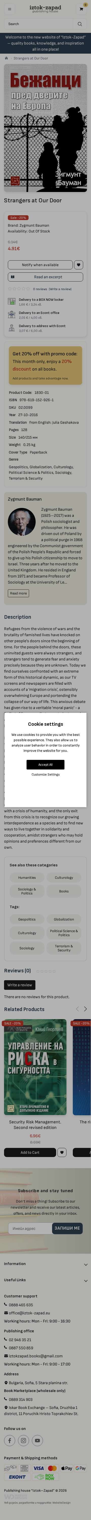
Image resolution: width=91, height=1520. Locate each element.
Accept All (45, 764)
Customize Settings (46, 774)
